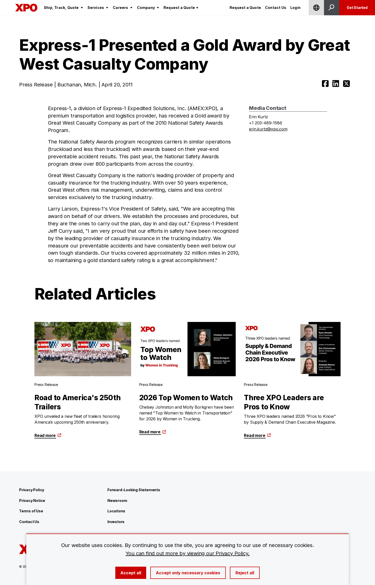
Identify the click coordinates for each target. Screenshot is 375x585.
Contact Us (29, 521)
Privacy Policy (31, 490)
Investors (115, 521)
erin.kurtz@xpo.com (268, 129)
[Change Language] (316, 7)
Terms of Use (31, 511)
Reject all (244, 572)
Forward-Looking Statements (133, 490)
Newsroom (117, 500)
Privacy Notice (32, 500)
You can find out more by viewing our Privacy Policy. (188, 553)
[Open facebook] (325, 83)
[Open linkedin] (335, 83)
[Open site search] (331, 7)
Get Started (357, 7)
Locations (116, 511)
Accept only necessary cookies (188, 572)
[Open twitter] (346, 83)
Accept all (130, 572)
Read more (45, 435)
